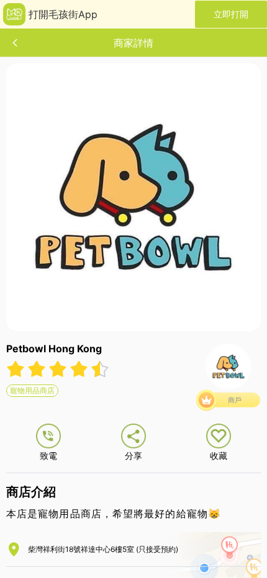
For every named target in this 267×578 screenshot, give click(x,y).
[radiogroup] (57, 369)
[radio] (16, 369)
